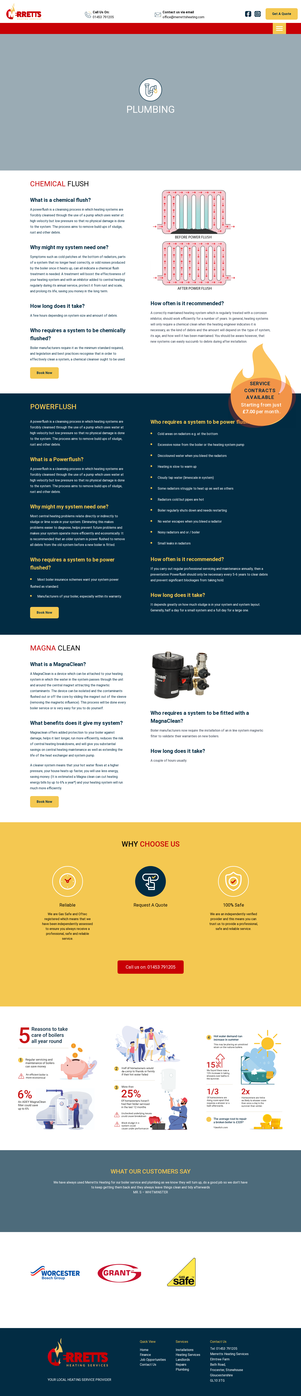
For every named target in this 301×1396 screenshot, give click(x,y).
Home (144, 1350)
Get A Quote (281, 14)
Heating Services (188, 1355)
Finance (145, 1355)
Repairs (181, 1365)
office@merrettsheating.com (183, 17)
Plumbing (182, 1369)
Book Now (44, 373)
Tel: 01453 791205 (223, 1349)
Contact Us (148, 1365)
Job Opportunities (153, 1360)
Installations (185, 1350)
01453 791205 (103, 17)
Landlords (183, 1360)
